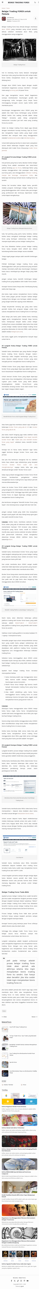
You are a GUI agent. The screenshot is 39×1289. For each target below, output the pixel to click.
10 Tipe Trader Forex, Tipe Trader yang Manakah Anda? (23, 1036)
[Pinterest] (24, 1281)
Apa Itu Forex (13, 1062)
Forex (4, 1011)
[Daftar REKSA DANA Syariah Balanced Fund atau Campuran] (19, 1169)
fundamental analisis (14, 138)
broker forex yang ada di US (19, 427)
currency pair (14, 90)
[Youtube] (27, 1281)
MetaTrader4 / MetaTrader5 (26, 623)
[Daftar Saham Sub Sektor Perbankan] (19, 1125)
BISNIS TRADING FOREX (18, 2)
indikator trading (31, 173)
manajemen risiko (26, 175)
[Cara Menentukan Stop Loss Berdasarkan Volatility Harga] (5, 1076)
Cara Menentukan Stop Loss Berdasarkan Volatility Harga (23, 1072)
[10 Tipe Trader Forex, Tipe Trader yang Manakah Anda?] (5, 1041)
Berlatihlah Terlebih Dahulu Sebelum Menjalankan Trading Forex (23, 1045)
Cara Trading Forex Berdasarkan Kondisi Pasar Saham (22, 1054)
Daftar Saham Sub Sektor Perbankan (13, 1128)
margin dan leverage (10, 175)
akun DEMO (6, 29)
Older (5, 1017)
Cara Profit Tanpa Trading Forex (18, 1027)
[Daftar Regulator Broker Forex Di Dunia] (19, 1104)
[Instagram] (21, 1281)
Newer (34, 1017)
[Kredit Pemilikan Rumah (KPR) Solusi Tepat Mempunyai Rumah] (19, 1192)
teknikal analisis (29, 138)
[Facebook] (11, 1281)
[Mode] (35, 2)
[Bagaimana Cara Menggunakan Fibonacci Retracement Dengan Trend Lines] (19, 1215)
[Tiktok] (18, 1281)
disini (10, 539)
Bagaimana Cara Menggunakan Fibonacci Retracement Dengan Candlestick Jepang (18, 1242)
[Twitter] (15, 1281)
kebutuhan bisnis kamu (25, 813)
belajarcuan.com (17, 332)
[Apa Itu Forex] (5, 1067)
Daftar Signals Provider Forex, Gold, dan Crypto (16, 1264)
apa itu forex (17, 168)
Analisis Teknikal (8, 1085)
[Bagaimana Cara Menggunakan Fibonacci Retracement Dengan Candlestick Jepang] (19, 1238)
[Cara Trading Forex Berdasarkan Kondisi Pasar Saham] (5, 1058)
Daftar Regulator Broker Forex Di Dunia (14, 1106)
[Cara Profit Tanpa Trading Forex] (5, 1032)
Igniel (22, 1286)
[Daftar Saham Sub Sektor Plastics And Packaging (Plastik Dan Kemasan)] (19, 1146)
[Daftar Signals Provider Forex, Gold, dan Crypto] (19, 1261)
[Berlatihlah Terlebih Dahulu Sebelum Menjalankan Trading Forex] (5, 1050)
